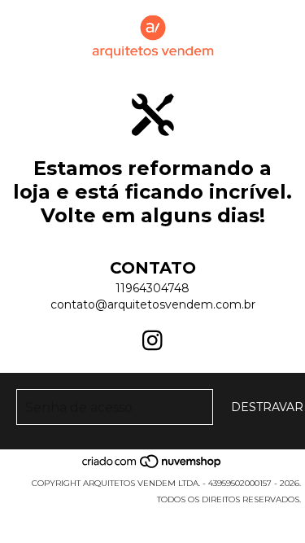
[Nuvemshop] (152, 467)
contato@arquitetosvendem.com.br (152, 304)
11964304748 (152, 288)
